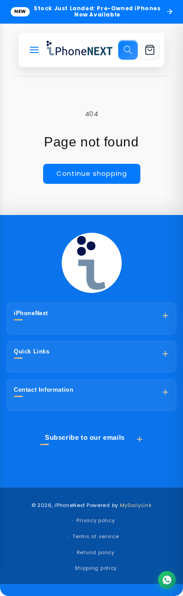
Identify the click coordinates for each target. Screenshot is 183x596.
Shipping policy (96, 568)
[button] (128, 50)
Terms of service (95, 536)
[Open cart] (149, 50)
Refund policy (96, 552)
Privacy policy (95, 520)
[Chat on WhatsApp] (167, 580)
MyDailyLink (136, 505)
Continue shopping (91, 173)
